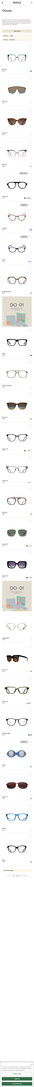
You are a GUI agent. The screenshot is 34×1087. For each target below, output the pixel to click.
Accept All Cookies (17, 1083)
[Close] (32, 1064)
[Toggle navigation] (3, 2)
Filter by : (6, 36)
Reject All (17, 1078)
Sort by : (6, 39)
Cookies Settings (17, 1073)
